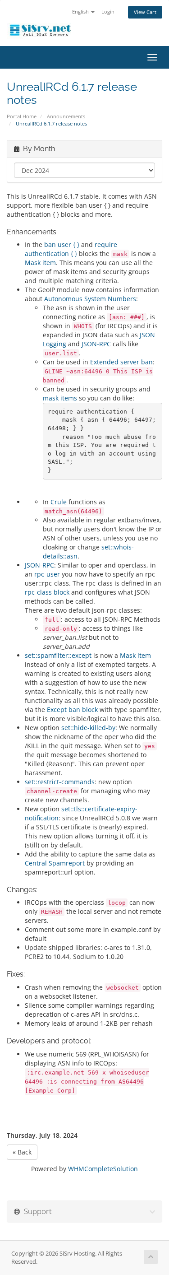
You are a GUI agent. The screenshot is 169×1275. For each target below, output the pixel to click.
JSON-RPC (96, 344)
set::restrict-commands (60, 781)
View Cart (145, 12)
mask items (60, 398)
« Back (22, 1152)
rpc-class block (47, 592)
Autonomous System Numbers (90, 298)
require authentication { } (71, 249)
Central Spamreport (55, 863)
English (81, 11)
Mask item (40, 262)
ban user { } (61, 244)
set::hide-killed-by (88, 727)
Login (107, 11)
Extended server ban (121, 362)
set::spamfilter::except (58, 655)
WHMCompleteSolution (103, 1168)
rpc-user (47, 574)
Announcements (66, 116)
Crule (58, 502)
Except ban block (72, 709)
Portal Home (22, 116)
